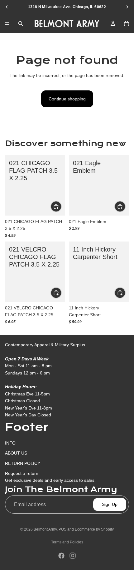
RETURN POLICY (22, 463)
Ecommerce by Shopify (94, 529)
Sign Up (109, 504)
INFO (10, 442)
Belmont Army (45, 529)
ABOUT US (16, 452)
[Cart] (126, 23)
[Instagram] (72, 555)
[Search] (20, 23)
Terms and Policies (67, 542)
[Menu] (7, 23)
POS (62, 529)
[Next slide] (127, 7)
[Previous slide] (7, 7)
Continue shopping (67, 98)
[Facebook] (61, 555)
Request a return (21, 473)
